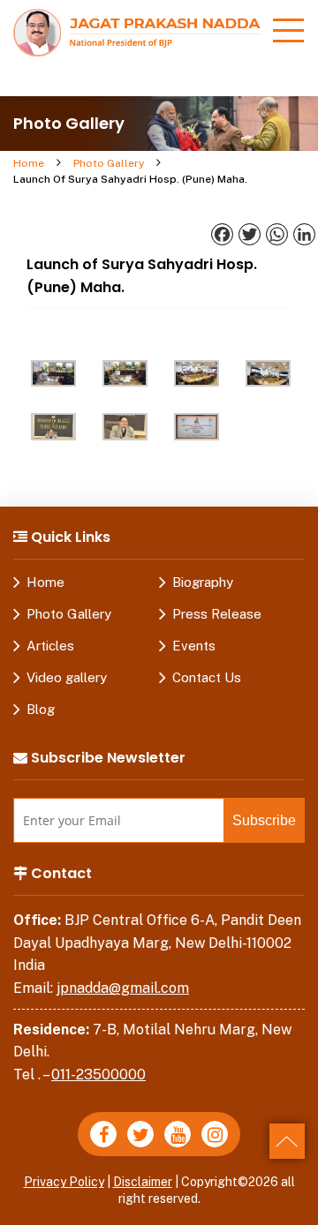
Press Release (216, 613)
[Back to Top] (287, 1141)
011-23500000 (98, 1074)
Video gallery (66, 677)
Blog (40, 709)
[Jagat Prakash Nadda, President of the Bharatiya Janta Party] (137, 31)
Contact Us (206, 677)
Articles (50, 645)
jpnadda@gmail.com (123, 988)
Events (194, 645)
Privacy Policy (64, 1182)
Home (28, 163)
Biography (202, 582)
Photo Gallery (108, 163)
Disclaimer (142, 1182)
